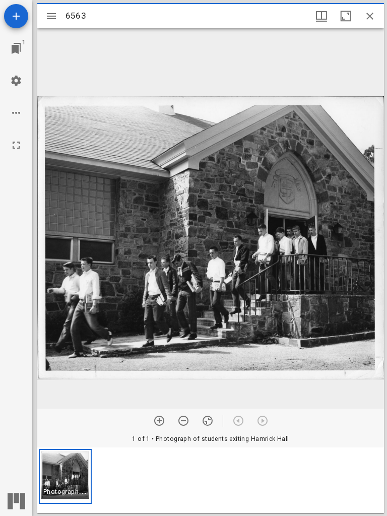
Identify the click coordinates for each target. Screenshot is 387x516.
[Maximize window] (346, 16)
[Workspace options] (16, 113)
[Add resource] (16, 16)
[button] (65, 476)
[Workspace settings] (16, 81)
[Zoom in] (159, 421)
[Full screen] (16, 145)
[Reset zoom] (208, 421)
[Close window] (370, 16)
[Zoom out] (183, 421)
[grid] (210, 480)
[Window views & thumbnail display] (321, 16)
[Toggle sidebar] (51, 16)
